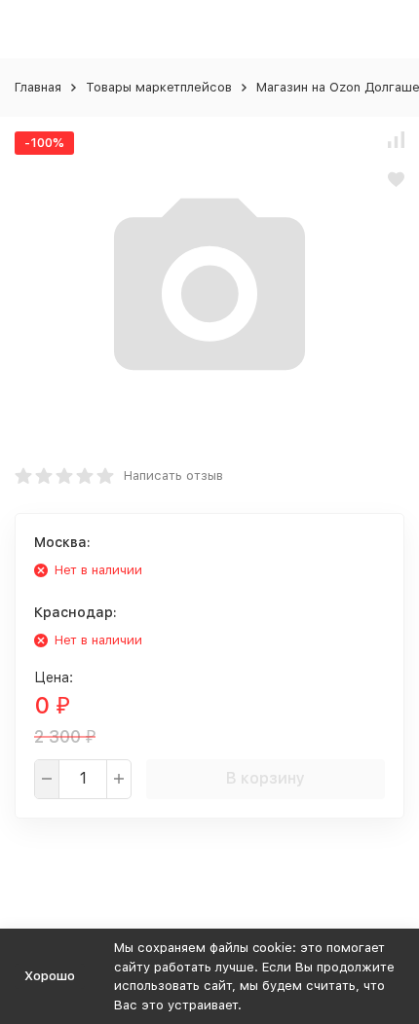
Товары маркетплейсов (159, 87)
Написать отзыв (173, 475)
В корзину (265, 778)
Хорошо (49, 976)
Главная (38, 87)
